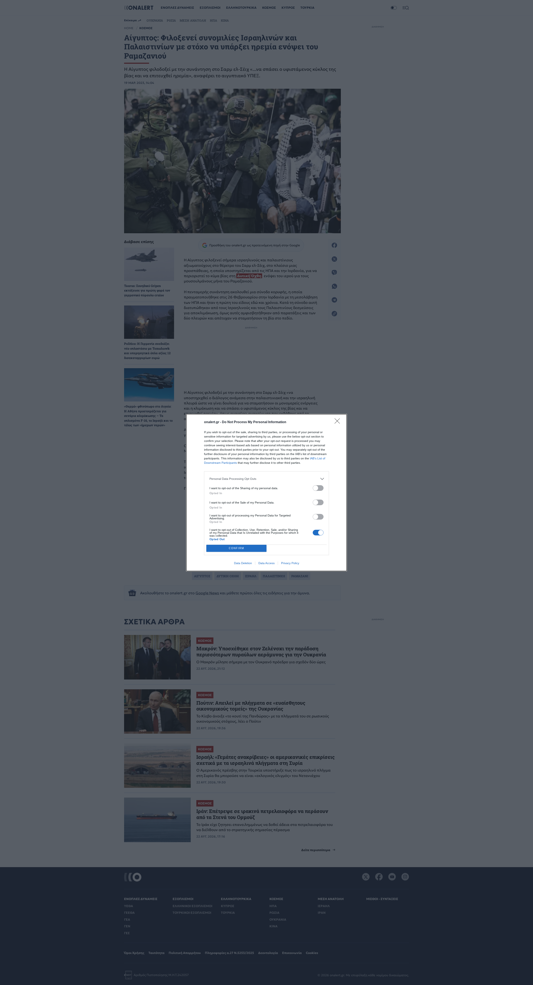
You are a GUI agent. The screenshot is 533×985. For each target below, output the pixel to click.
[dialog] (266, 492)
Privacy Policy (290, 563)
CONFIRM (236, 548)
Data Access (266, 563)
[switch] (318, 488)
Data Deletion (243, 563)
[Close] (338, 422)
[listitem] (266, 479)
